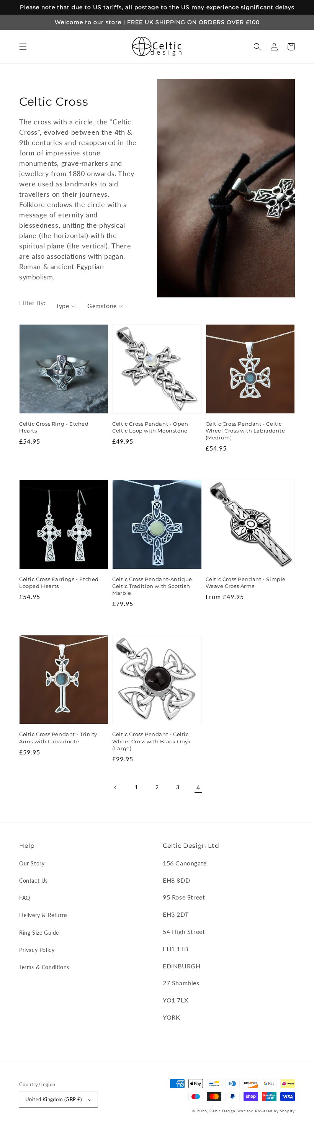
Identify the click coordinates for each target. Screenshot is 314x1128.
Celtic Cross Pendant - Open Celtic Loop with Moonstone (150, 427)
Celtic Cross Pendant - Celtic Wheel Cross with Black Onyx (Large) (151, 741)
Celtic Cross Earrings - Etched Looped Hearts (59, 582)
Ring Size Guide (39, 932)
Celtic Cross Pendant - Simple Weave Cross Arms (246, 582)
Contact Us (33, 880)
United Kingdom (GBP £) (53, 1099)
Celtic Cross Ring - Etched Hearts (54, 427)
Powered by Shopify (275, 1110)
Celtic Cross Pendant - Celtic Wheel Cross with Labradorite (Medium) (245, 431)
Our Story (31, 863)
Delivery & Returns (43, 915)
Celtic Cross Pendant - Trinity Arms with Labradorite (58, 737)
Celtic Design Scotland (231, 1110)
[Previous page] (115, 787)
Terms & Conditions (44, 967)
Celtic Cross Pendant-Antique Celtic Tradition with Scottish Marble (152, 586)
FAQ (24, 898)
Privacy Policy (36, 950)
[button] (23, 46)
